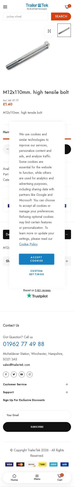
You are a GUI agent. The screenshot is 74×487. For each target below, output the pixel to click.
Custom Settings (36, 272)
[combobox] (25, 16)
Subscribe (37, 427)
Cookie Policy (28, 244)
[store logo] (37, 7)
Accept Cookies (36, 259)
